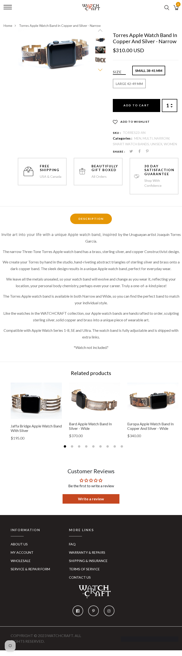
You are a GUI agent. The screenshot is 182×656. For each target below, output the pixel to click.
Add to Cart (136, 105)
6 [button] (101, 447)
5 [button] (94, 447)
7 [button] (108, 447)
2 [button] (72, 447)
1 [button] (65, 447)
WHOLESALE (21, 561)
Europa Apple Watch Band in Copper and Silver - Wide (150, 426)
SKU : (117, 133)
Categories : (122, 138)
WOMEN (170, 144)
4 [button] (86, 447)
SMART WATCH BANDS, (131, 144)
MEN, (138, 138)
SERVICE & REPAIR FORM (30, 569)
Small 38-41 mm (148, 71)
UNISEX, (157, 144)
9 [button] (122, 447)
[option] (55, 52)
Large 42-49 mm (129, 84)
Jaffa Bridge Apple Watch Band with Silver (36, 428)
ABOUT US (19, 544)
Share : (119, 151)
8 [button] (115, 447)
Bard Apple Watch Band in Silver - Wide (90, 426)
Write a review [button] (91, 499)
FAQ (72, 544)
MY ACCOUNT (22, 552)
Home (8, 25)
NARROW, (162, 138)
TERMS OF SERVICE (84, 569)
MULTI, (148, 138)
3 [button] (79, 447)
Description (91, 218)
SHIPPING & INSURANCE (88, 561)
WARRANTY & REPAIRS (87, 552)
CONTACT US (80, 577)
